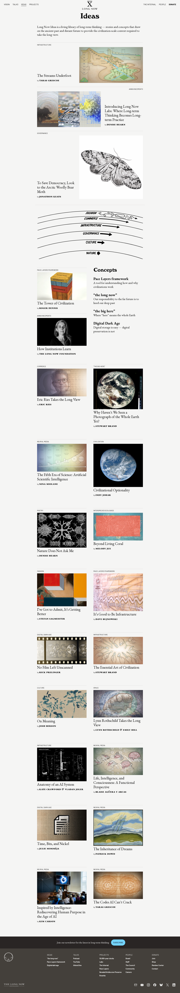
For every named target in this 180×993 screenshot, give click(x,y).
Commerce (41, 366)
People (162, 4)
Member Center (158, 965)
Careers (129, 972)
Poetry (40, 510)
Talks (15, 4)
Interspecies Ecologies (103, 510)
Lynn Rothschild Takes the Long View (116, 722)
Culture (40, 688)
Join (153, 958)
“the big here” (104, 311)
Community (130, 969)
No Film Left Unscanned (55, 667)
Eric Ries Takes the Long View (58, 399)
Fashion (40, 571)
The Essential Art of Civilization (116, 667)
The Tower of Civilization (55, 303)
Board (128, 958)
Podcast (76, 958)
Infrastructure (44, 45)
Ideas (23, 4)
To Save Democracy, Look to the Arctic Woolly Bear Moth (55, 187)
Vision (7, 4)
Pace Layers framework (110, 278)
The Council (130, 965)
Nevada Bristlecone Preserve (110, 972)
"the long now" (52, 958)
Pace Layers (104, 969)
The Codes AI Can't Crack (112, 902)
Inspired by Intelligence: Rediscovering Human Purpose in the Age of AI (61, 912)
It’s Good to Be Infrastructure (114, 614)
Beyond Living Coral (108, 543)
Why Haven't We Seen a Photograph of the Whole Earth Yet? (116, 417)
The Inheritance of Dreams (112, 849)
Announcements (136, 89)
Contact (155, 969)
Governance (42, 133)
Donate (172, 4)
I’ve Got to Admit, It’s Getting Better (58, 611)
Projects (34, 4)
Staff (127, 962)
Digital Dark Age (106, 323)
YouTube (76, 962)
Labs (101, 962)
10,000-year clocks (106, 958)
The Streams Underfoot (54, 75)
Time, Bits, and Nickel (53, 843)
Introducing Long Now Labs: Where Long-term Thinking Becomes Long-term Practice (123, 113)
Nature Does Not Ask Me (55, 550)
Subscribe (118, 942)
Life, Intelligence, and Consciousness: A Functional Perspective (114, 782)
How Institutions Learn (54, 348)
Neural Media (43, 442)
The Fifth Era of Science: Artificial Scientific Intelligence (61, 476)
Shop (154, 962)
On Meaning (46, 721)
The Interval (149, 4)
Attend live (77, 965)
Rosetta (102, 976)
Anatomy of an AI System (55, 784)
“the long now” (105, 294)
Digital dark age (44, 635)
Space (96, 688)
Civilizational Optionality (111, 490)
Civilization (98, 442)
